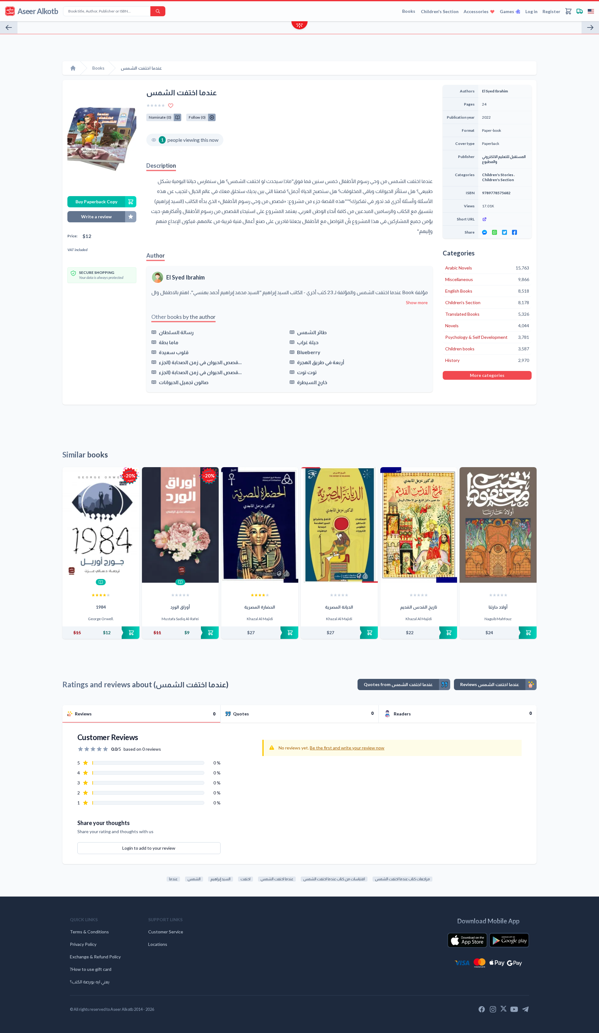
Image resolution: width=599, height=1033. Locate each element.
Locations (157, 944)
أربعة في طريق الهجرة (320, 362)
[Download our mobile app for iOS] (467, 940)
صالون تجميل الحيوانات (183, 382)
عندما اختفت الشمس (277, 879)
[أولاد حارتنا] (498, 525)
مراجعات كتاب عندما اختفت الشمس (402, 879)
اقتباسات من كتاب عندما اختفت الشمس (334, 879)
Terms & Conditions (89, 931)
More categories (487, 375)
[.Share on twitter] (504, 232)
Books (408, 11)
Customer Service (165, 931)
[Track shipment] (579, 11)
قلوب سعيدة (173, 352)
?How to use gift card (90, 969)
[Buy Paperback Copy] (100, 632)
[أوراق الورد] (180, 525)
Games (507, 11)
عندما (173, 879)
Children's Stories (497, 174)
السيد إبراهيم (221, 879)
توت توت (307, 372)
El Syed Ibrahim (185, 277)
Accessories (476, 11)
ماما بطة (168, 342)
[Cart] (568, 11)
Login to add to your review (148, 848)
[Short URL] (505, 219)
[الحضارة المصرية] (259, 525)
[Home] (73, 68)
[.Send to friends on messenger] (484, 232)
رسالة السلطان (176, 332)
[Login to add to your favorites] (171, 105)
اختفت (246, 879)
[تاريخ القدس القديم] (418, 525)
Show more (417, 302)
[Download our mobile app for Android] (509, 940)
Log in (531, 11)
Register (551, 11)
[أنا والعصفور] (590, 27)
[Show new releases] (299, 26)
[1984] (100, 525)
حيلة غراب (308, 342)
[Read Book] (101, 582)
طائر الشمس (312, 332)
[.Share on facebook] (514, 232)
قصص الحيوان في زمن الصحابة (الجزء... (200, 362)
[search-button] (157, 11)
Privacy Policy (83, 944)
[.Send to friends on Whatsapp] (494, 232)
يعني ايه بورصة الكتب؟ (90, 981)
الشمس (194, 879)
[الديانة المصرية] (339, 525)
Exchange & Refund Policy (95, 956)
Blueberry (308, 352)
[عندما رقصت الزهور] (8, 27)
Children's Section (440, 11)
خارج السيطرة (312, 382)
